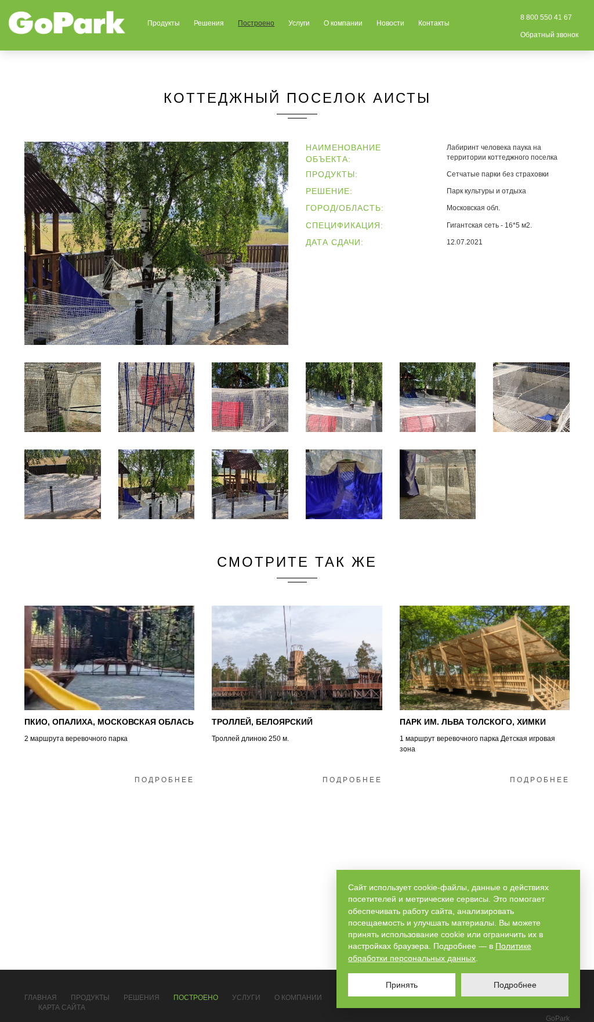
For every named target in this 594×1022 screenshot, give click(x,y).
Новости (390, 23)
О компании (343, 23)
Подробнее (164, 780)
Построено (256, 23)
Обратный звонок (549, 35)
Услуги (299, 23)
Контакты (434, 23)
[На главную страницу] (67, 23)
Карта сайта (61, 1007)
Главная (40, 998)
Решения (209, 23)
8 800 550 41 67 (546, 17)
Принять (402, 984)
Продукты (163, 23)
